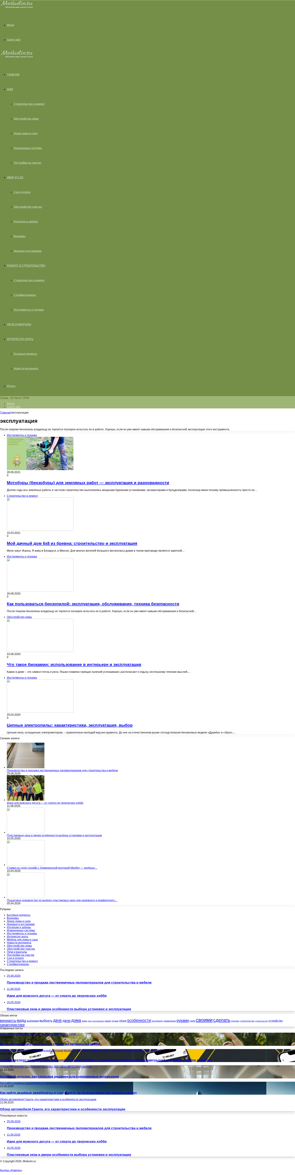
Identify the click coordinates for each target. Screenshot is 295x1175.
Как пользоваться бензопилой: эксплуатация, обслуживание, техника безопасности (93, 604)
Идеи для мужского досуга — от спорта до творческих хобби (45, 802)
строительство (261, 1021)
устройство (276, 1020)
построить (157, 1020)
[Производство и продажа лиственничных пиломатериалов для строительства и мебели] (25, 767)
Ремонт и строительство (26, 265)
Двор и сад (15, 177)
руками (183, 1020)
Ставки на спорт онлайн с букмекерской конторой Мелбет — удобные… (52, 867)
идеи (90, 1021)
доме (84, 1021)
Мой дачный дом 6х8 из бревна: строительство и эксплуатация (72, 543)
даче (57, 1020)
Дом (10, 89)
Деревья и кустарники (27, 250)
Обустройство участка (28, 206)
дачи (66, 1020)
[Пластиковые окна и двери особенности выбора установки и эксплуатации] (25, 832)
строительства (247, 1021)
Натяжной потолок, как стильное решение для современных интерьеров (59, 1076)
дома (76, 1020)
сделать (221, 1020)
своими (204, 1020)
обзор (123, 1020)
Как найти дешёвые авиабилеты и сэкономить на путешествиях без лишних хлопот (68, 1093)
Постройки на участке (27, 162)
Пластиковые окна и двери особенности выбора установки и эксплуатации (54, 835)
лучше (114, 1020)
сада (192, 1020)
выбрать (45, 1020)
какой (108, 1020)
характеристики (12, 1025)
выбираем (33, 1020)
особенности (139, 1020)
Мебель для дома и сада (22, 939)
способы (235, 1021)
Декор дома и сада (25, 133)
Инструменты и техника (29, 309)
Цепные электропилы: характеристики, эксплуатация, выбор (70, 725)
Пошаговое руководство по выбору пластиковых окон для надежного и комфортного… (62, 900)
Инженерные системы (28, 148)
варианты (8, 1020)
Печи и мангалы (19, 324)
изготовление (98, 1021)
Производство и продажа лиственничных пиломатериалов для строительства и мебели (62, 770)
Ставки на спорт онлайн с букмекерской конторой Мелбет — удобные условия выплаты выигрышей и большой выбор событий (105, 1060)
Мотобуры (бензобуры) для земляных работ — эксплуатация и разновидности (88, 482)
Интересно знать (20, 339)
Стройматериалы (25, 295)
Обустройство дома (26, 118)
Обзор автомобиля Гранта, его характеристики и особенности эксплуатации (62, 1109)
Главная (5, 412)
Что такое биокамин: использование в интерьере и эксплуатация (74, 664)
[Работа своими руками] (17, 7)
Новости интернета (26, 368)
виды (21, 1020)
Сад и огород (22, 192)
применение (170, 1021)
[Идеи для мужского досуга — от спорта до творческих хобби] (25, 799)
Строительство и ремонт (29, 104)
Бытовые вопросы (25, 353)
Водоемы (20, 236)
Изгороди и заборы (26, 221)
